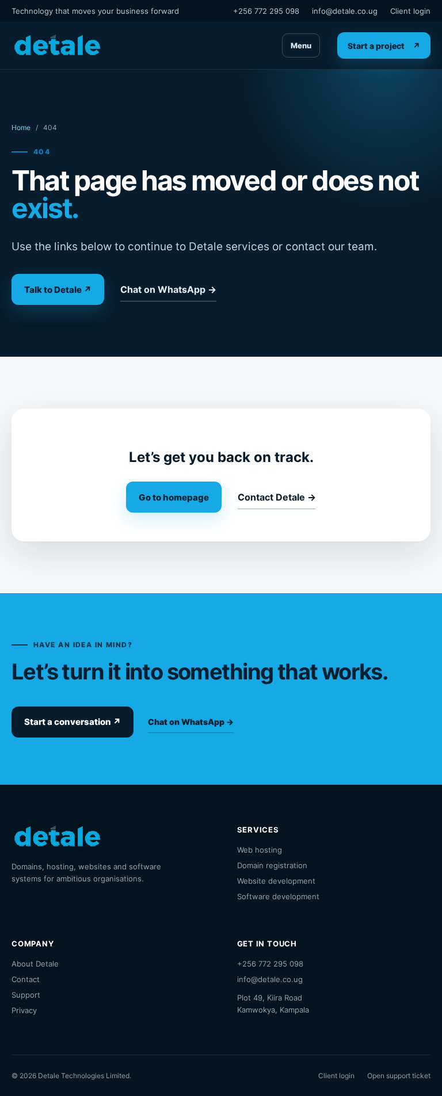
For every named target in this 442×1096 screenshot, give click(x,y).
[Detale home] (57, 45)
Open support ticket (398, 1075)
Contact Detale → (277, 497)
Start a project (384, 46)
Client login (410, 11)
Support (26, 994)
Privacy (24, 1010)
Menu (301, 45)
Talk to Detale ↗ (58, 289)
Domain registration (272, 865)
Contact (26, 979)
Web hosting (259, 849)
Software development (278, 896)
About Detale (35, 963)
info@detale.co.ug (345, 11)
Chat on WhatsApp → (168, 289)
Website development (276, 880)
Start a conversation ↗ (72, 721)
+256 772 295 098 (266, 11)
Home (21, 127)
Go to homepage (174, 497)
